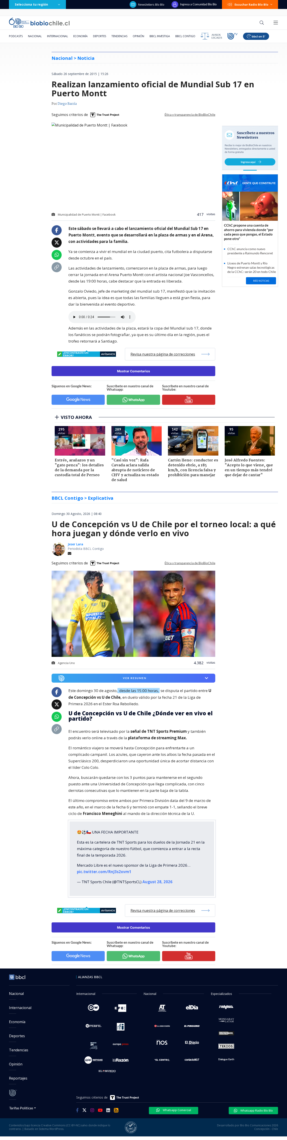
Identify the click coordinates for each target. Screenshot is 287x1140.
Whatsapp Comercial (176, 1110)
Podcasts (16, 36)
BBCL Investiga (160, 36)
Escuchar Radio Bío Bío (251, 4)
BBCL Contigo (185, 36)
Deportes (99, 36)
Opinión (138, 36)
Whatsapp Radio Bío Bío (256, 1110)
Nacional (35, 36)
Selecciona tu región (31, 4)
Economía (80, 36)
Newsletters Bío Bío (151, 4)
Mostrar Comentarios (133, 371)
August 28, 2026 (157, 881)
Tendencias (119, 36)
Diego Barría (67, 104)
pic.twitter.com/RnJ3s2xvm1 (104, 871)
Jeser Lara (75, 544)
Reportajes (18, 1078)
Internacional (57, 36)
